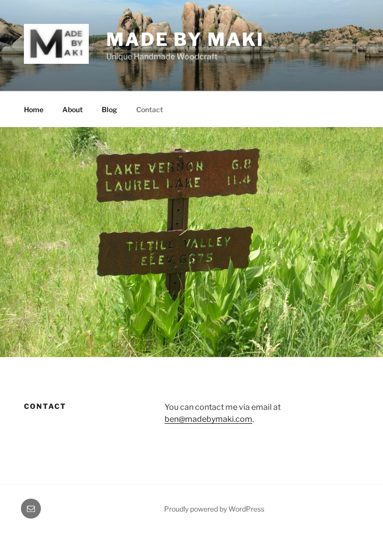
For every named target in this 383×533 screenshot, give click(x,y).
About (72, 109)
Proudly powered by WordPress (214, 509)
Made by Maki (185, 39)
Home (33, 109)
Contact (149, 109)
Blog (109, 109)
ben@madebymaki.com (208, 419)
